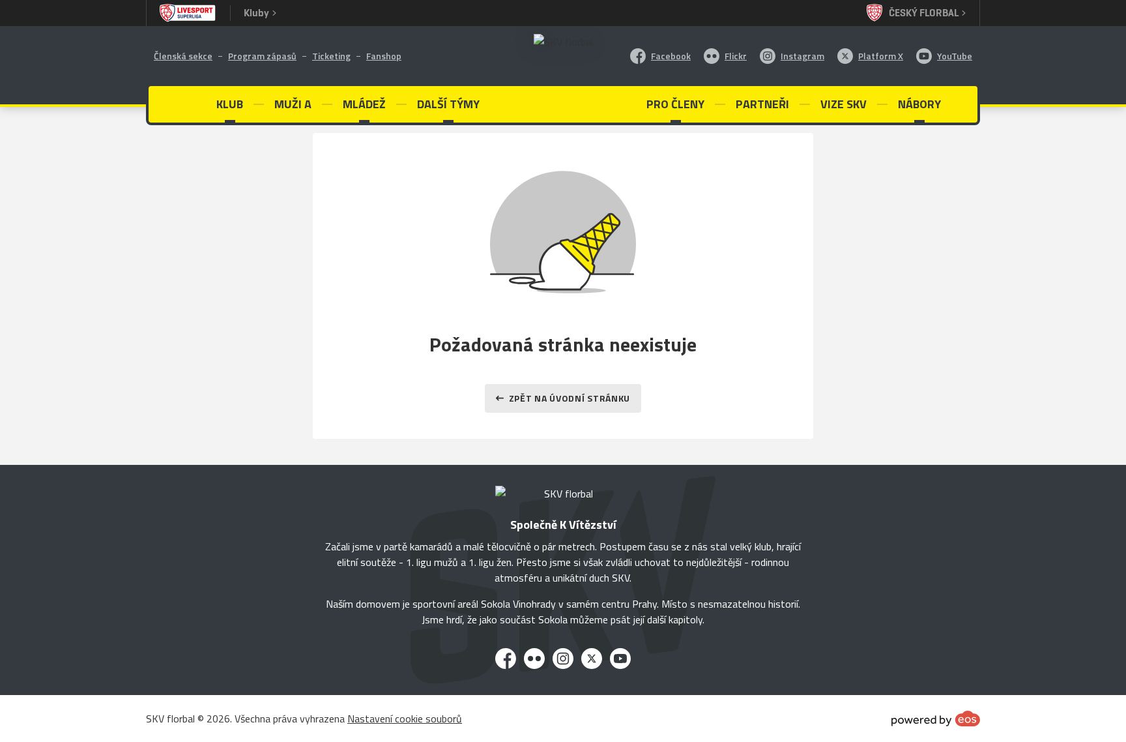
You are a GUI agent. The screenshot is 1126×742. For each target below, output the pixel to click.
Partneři (762, 104)
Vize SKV (843, 104)
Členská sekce (183, 56)
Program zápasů (262, 56)
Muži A (292, 104)
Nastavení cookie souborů (404, 718)
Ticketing (331, 56)
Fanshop (383, 56)
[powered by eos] (935, 718)
